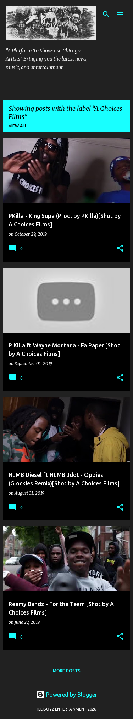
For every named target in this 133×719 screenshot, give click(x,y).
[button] (120, 248)
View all (18, 125)
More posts (67, 670)
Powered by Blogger (71, 694)
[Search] (106, 14)
